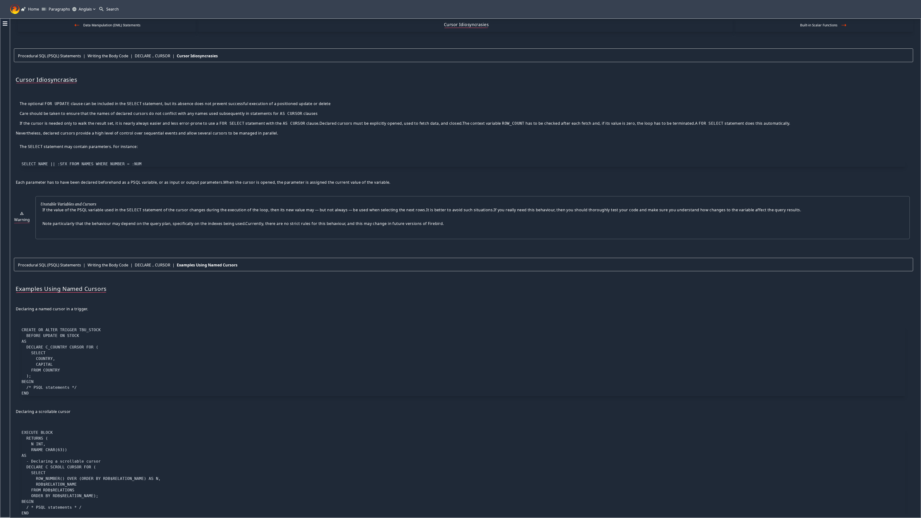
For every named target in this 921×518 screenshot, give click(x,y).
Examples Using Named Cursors (207, 265)
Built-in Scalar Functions (819, 25)
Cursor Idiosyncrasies (197, 56)
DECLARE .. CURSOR (152, 56)
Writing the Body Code (108, 56)
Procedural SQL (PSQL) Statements (49, 56)
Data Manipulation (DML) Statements (112, 25)
